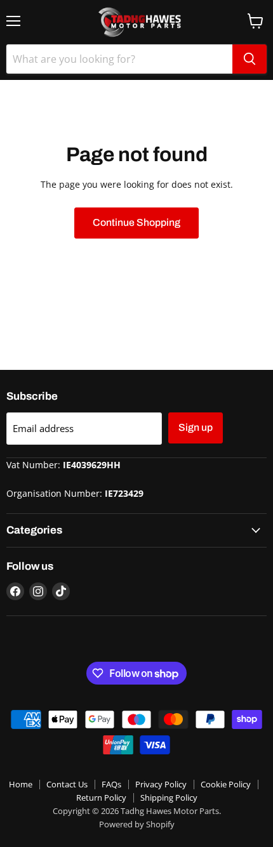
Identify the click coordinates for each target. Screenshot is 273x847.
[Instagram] (38, 591)
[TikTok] (61, 591)
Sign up (195, 427)
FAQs (111, 784)
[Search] (249, 59)
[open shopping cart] (255, 21)
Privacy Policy (161, 784)
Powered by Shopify (137, 824)
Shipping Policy (168, 797)
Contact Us (67, 784)
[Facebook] (15, 591)
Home (20, 784)
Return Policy (101, 797)
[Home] (136, 22)
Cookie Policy (226, 784)
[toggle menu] (13, 21)
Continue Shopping (136, 222)
